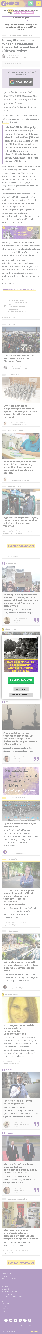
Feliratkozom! (21, 679)
